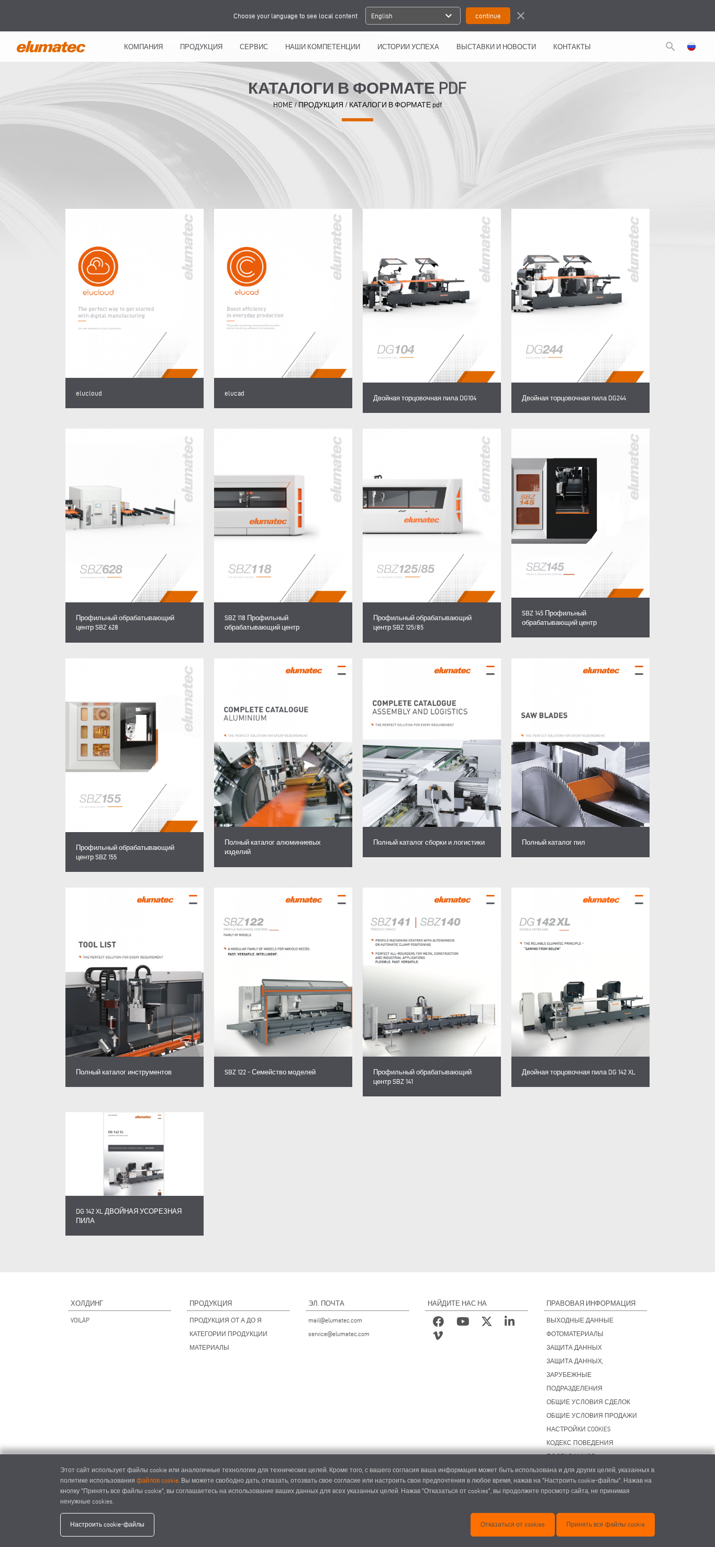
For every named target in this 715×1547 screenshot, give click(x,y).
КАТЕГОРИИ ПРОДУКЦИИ (228, 1333)
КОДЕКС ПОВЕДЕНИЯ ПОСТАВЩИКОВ (579, 1449)
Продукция (201, 46)
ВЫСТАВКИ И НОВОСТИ (496, 46)
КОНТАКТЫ (572, 46)
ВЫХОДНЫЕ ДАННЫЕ (579, 1320)
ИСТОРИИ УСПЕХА (408, 46)
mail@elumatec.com (335, 1320)
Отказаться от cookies (513, 1524)
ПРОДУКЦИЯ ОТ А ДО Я (225, 1320)
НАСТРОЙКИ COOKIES (578, 1429)
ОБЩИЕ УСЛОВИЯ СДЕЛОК (588, 1401)
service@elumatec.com (339, 1333)
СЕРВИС (254, 46)
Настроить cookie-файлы (107, 1524)
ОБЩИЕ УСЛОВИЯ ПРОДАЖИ (591, 1415)
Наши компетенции (322, 46)
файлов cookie (157, 1480)
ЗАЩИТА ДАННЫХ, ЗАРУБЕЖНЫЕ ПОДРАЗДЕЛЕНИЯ (574, 1375)
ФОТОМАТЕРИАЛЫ (575, 1333)
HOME (283, 105)
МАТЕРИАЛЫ (209, 1347)
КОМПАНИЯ (143, 46)
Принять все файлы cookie (605, 1524)
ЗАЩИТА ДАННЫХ (574, 1347)
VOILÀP (80, 1320)
